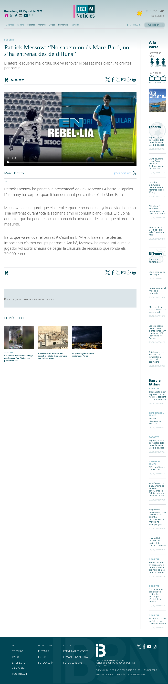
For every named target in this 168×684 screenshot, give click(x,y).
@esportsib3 (123, 173)
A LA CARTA (18, 668)
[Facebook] (16, 16)
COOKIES (99, 674)
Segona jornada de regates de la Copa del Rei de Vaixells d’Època (156, 141)
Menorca (42, 25)
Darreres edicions (153, 260)
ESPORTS (43, 657)
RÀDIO (15, 657)
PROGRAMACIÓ (20, 674)
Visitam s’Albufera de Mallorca (155, 421)
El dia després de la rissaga (157, 273)
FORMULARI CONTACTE (75, 651)
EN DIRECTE (18, 662)
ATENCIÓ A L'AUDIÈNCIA (111, 674)
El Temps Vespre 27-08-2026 (157, 468)
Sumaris (75, 25)
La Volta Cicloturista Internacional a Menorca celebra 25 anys (157, 187)
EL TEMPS (43, 651)
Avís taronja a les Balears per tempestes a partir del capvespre (157, 357)
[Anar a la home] (6, 16)
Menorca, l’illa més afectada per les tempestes (157, 309)
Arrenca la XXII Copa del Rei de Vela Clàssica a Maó (156, 231)
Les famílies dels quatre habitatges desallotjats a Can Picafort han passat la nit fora (18, 358)
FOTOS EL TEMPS (72, 662)
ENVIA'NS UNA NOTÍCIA (75, 657)
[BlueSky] (31, 16)
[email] (123, 80)
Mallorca (31, 25)
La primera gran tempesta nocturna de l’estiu (83, 354)
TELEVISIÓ (17, 651)
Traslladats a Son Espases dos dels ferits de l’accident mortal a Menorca (157, 395)
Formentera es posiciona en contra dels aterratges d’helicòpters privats (156, 595)
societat (154, 389)
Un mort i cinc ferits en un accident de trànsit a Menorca (157, 542)
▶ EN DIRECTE (133, 25)
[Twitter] (107, 80)
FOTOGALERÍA (45, 662)
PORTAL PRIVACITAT (138, 674)
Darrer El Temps (155, 462)
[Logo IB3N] (84, 11)
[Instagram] (20, 16)
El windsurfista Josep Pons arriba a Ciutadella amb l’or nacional (156, 164)
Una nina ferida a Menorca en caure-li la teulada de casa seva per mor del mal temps (52, 355)
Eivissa (52, 25)
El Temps (10, 25)
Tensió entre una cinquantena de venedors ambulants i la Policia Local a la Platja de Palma (157, 489)
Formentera (63, 25)
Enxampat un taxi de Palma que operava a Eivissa (157, 621)
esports (154, 437)
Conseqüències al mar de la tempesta (157, 290)
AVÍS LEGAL (125, 674)
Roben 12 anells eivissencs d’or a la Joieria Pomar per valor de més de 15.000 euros (157, 567)
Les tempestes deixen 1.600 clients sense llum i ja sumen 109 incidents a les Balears (157, 332)
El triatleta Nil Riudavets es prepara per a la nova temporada (157, 210)
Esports (20, 25)
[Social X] (11, 16)
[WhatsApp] (128, 80)
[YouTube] (25, 16)
